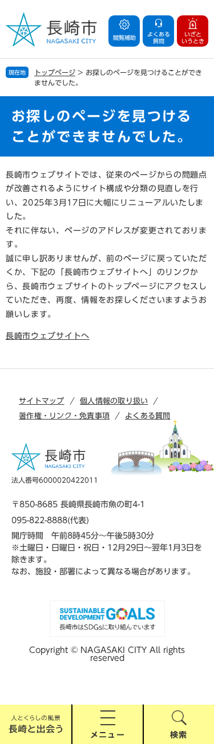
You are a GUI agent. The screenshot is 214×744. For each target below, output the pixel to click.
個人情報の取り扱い (114, 401)
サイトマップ (41, 401)
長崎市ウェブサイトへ (48, 336)
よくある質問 (148, 416)
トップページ (54, 72)
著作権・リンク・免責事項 (64, 416)
